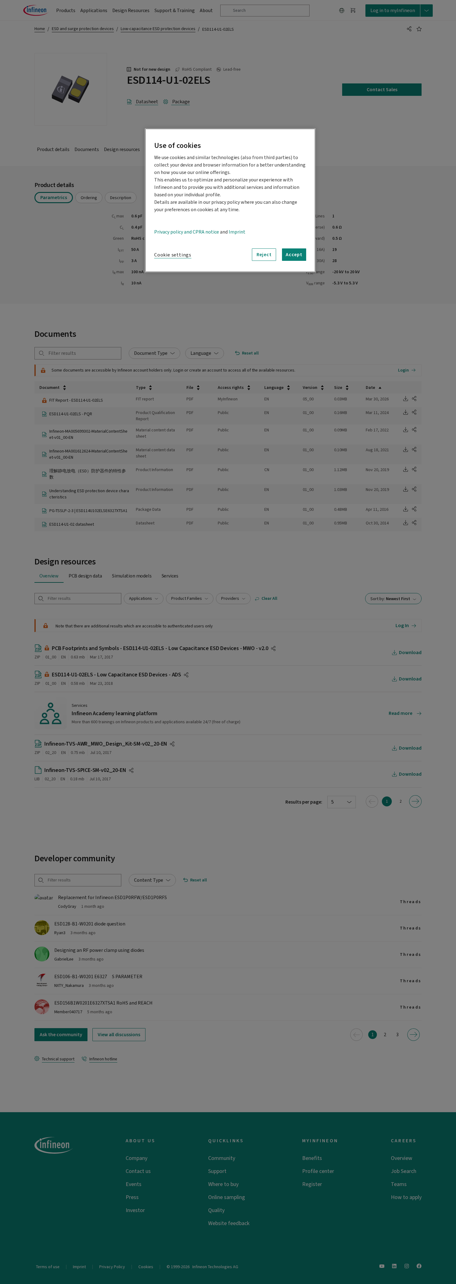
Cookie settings (172, 255)
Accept (294, 254)
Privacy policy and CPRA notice (186, 232)
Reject (264, 254)
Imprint (237, 232)
